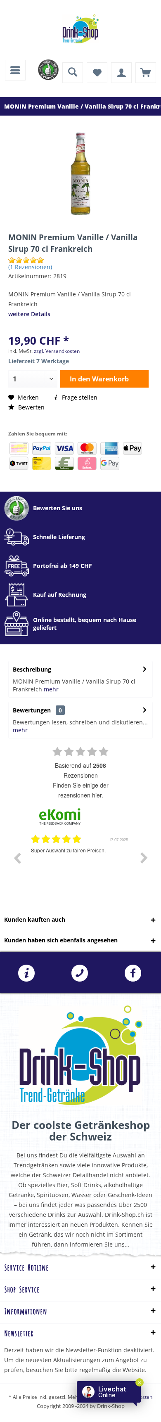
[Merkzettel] (97, 72)
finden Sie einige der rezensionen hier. (81, 790)
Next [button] (144, 858)
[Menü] (15, 70)
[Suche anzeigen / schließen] (72, 72)
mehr (51, 689)
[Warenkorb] (145, 72)
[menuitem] (15, 70)
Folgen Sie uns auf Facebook (132, 973)
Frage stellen (78, 397)
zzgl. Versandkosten (57, 351)
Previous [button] (17, 858)
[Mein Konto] (121, 72)
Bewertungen (32, 710)
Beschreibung (32, 669)
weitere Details (29, 314)
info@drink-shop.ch (26, 973)
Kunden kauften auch (34, 919)
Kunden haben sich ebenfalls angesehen (61, 940)
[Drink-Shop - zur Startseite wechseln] (80, 28)
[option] (80, 864)
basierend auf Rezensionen (80, 770)
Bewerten (31, 407)
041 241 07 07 (80, 973)
